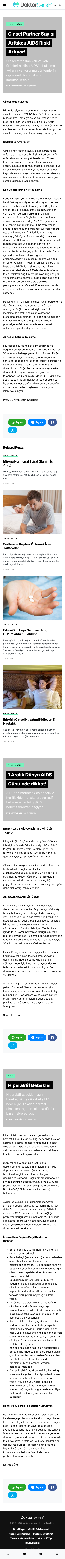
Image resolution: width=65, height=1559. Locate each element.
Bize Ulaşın (19, 1529)
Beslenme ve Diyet (43, 1533)
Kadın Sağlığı (32, 1543)
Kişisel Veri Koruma (19, 1533)
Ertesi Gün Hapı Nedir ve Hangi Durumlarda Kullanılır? (25, 632)
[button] (4, 5)
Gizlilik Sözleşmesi (38, 1529)
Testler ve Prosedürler (22, 1538)
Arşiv (10, 1076)
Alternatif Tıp (44, 1538)
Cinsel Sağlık (15, 24)
